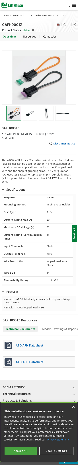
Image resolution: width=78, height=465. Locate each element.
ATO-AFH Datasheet (29, 362)
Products (17, 15)
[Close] (73, 407)
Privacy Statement (58, 439)
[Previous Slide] (3, 114)
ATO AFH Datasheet (29, 345)
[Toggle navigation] (74, 5)
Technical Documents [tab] (20, 329)
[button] (39, 77)
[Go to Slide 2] (30, 113)
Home (6, 15)
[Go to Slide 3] (46, 113)
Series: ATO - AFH (43, 15)
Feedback (74, 233)
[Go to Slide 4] (62, 113)
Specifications (15, 190)
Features (12, 292)
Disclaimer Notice (64, 143)
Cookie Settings (56, 451)
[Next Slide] (74, 114)
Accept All (20, 451)
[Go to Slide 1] (13, 113)
